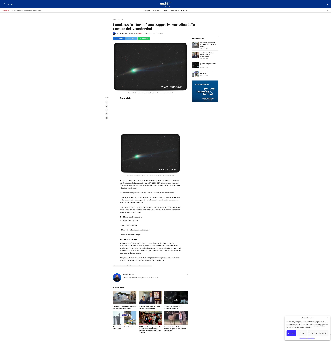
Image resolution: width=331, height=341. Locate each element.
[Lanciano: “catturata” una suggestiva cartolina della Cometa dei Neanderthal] (150, 66)
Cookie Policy (303, 338)
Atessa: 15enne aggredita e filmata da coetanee (173, 307)
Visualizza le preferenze (318, 333)
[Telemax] (165, 4)
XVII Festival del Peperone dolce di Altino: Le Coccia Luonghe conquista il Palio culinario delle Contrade (150, 329)
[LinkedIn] (106, 110)
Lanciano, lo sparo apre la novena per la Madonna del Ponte (124, 307)
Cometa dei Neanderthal (121, 265)
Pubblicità (184, 10)
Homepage (147, 10)
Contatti (165, 10)
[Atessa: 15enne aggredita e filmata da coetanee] (176, 297)
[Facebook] (106, 102)
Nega (302, 333)
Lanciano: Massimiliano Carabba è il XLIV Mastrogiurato (26, 10)
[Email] (106, 118)
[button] (327, 318)
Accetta (291, 333)
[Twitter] (106, 106)
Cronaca (139, 33)
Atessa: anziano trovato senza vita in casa (123, 328)
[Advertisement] (150, 116)
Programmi (156, 10)
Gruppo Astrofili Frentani (137, 265)
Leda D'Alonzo (122, 33)
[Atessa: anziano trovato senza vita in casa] (124, 318)
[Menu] (327, 10)
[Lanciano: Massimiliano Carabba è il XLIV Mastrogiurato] (150, 297)
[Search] (327, 4)
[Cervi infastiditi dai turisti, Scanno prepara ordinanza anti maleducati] (176, 318)
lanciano (148, 265)
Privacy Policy (311, 338)
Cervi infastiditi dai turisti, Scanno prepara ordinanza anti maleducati (175, 328)
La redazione (175, 10)
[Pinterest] (106, 114)
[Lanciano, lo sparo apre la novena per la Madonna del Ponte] (124, 297)
